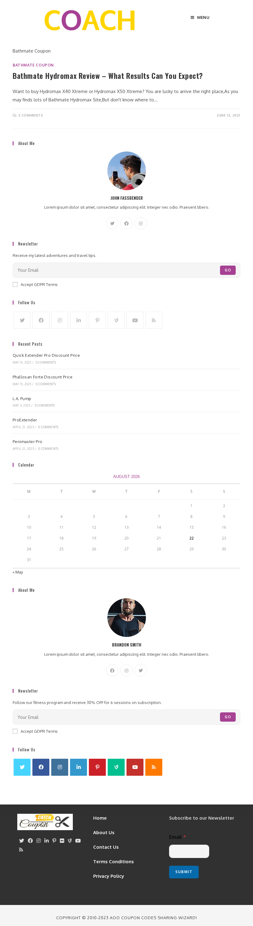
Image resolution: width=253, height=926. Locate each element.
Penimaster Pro (28, 441)
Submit (184, 871)
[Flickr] (62, 840)
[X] (112, 223)
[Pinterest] (97, 320)
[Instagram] (141, 223)
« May (18, 572)
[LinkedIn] (78, 320)
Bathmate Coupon (33, 65)
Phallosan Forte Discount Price (43, 376)
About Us (103, 832)
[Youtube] (134, 320)
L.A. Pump (22, 398)
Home (100, 818)
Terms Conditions (113, 861)
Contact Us (106, 847)
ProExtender (25, 419)
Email (177, 837)
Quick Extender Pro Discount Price (46, 355)
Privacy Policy (108, 876)
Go (228, 270)
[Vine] (116, 320)
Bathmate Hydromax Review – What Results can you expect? (108, 75)
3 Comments (31, 115)
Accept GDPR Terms (39, 284)
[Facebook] (126, 223)
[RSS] (153, 320)
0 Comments (46, 362)
